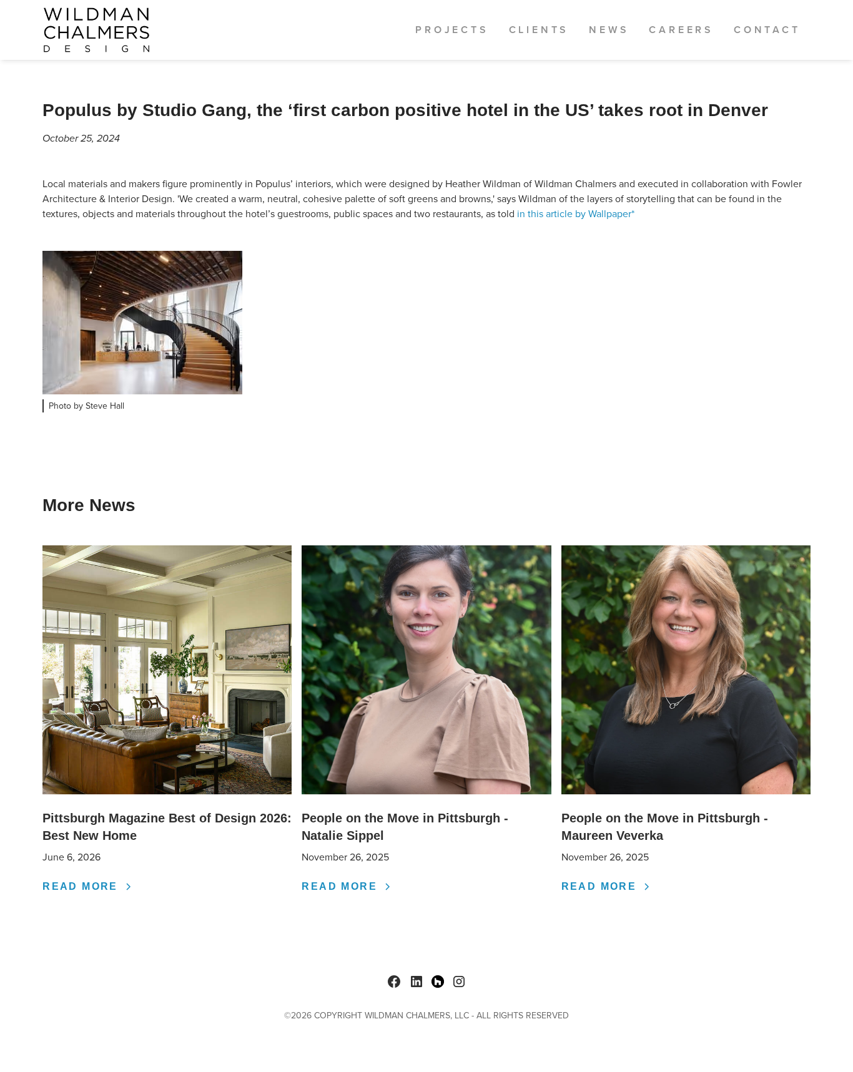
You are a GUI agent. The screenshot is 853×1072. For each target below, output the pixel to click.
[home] (96, 30)
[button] (451, 29)
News (609, 29)
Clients (539, 29)
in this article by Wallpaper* (575, 213)
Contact (767, 29)
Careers (681, 29)
